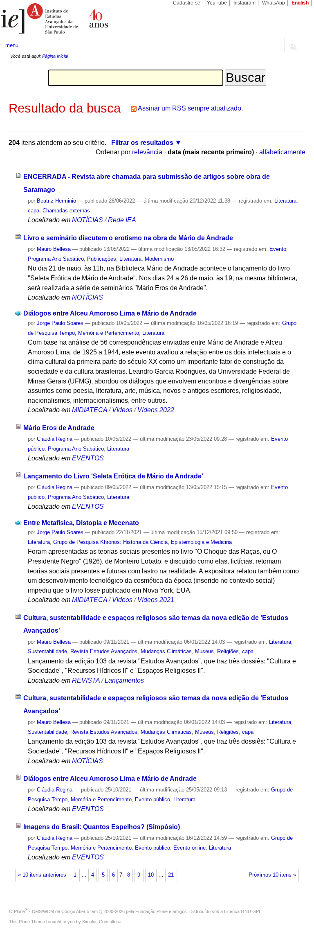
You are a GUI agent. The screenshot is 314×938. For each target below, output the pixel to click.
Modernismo (159, 259)
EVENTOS (88, 458)
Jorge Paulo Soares (60, 323)
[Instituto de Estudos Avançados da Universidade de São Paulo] (78, 18)
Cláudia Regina (54, 439)
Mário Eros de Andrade (58, 427)
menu (11, 45)
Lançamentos (124, 680)
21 (171, 875)
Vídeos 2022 (155, 409)
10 (151, 875)
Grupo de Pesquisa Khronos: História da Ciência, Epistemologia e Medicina (142, 542)
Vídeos (122, 409)
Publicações (101, 259)
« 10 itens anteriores (42, 875)
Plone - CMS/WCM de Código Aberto (51, 911)
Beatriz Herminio (56, 201)
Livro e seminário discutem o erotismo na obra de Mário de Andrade (128, 237)
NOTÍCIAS (87, 219)
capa (33, 210)
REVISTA (86, 680)
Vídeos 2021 (155, 599)
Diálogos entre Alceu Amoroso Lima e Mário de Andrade (110, 313)
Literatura (285, 201)
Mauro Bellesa (54, 249)
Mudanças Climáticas (166, 651)
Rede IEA (122, 219)
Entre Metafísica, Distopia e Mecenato (81, 522)
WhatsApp (273, 3)
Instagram (244, 3)
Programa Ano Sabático (56, 259)
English (300, 3)
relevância (147, 152)
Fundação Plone (151, 911)
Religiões (228, 651)
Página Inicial (55, 56)
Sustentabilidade (47, 651)
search (292, 45)
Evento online (189, 848)
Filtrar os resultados (142, 142)
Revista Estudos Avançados (103, 651)
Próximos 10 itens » (272, 875)
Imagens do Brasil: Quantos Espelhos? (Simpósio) (101, 826)
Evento (277, 249)
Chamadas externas (66, 210)
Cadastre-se (186, 3)
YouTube (217, 3)
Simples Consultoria (101, 921)
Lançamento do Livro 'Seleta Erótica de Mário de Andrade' (113, 476)
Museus (204, 651)
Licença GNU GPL (242, 911)
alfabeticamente (282, 152)
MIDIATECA (89, 409)
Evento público (152, 799)
